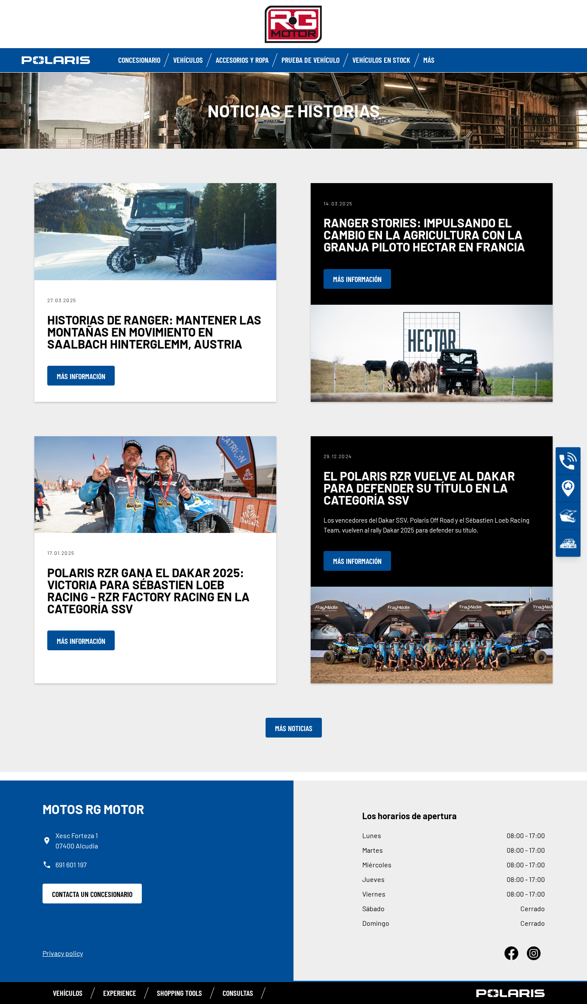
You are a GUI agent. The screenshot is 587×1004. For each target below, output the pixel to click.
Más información (81, 376)
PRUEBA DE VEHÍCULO (310, 59)
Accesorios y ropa (242, 59)
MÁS (428, 59)
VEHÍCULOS (68, 993)
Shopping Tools (179, 993)
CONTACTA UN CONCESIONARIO (92, 894)
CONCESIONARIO (139, 59)
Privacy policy (63, 953)
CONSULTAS (238, 993)
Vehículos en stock (381, 59)
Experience (119, 993)
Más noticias (293, 728)
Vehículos (188, 59)
